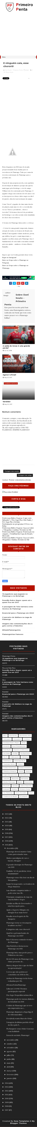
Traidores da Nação (10, 796)
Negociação (9, 72)
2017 (7, 837)
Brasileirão (13, 735)
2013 (7, 1087)
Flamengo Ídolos (9, 764)
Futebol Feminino (25, 767)
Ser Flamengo (8, 793)
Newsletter (28, 782)
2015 (7, 845)
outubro (10, 1044)
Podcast (6, 789)
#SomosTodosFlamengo (16, 985)
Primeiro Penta (25, 789)
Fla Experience (25, 753)
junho (9, 1059)
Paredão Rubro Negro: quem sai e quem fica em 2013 (17, 671)
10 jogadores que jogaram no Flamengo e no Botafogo (15, 659)
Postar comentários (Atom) (20, 480)
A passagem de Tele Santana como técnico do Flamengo (17, 683)
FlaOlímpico (7, 760)
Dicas (24, 742)
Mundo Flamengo (9, 782)
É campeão (24, 796)
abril (9, 1067)
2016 (7, 841)
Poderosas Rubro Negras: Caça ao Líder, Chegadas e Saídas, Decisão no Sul (18, 539)
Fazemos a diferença (21, 750)
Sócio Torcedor (21, 793)
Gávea (21, 771)
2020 (7, 825)
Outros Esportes (26, 785)
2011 (7, 1095)
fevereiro (10, 1074)
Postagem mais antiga (25, 475)
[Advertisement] (18, 34)
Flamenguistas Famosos (12, 634)
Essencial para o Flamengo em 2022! (18, 613)
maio (9, 1063)
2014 (7, 1083)
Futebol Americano (9, 767)
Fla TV (5, 757)
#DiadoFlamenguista (11, 630)
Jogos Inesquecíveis (10, 775)
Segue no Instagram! (9, 257)
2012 (7, 1091)
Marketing (24, 778)
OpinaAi (15, 785)
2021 (7, 822)
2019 (7, 829)
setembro (11, 1048)
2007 (7, 1110)
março (9, 1071)
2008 (7, 1106)
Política (14, 789)
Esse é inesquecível (19, 746)
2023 (7, 814)
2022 (7, 818)
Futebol (20, 764)
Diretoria (6, 746)
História (28, 771)
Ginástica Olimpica (9, 771)
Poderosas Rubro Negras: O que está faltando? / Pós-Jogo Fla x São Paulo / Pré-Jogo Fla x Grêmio (17, 520)
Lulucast (6, 778)
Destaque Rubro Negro (11, 742)
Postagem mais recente (12, 471)
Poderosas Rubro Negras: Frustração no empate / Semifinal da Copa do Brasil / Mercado (18, 534)
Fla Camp (6, 753)
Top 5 (31, 793)
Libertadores (24, 775)
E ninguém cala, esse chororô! (18, 929)
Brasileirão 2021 (25, 735)
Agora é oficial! (9, 375)
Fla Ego (15, 753)
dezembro (11, 848)
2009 (7, 1102)
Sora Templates (21, 1121)
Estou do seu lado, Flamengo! (17, 1035)
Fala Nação (7, 750)
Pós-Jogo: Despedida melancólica (19, 995)
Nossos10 (6, 785)
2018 (7, 833)
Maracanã (15, 778)
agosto (10, 1051)
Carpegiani (17, 739)
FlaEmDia (25, 757)
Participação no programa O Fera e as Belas (17, 525)
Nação (20, 782)
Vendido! (6, 402)
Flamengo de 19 (19, 760)
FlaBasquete (14, 757)
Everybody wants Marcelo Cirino (19, 1018)
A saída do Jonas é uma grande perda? (16, 347)
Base (5, 735)
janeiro (10, 1078)
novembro (11, 1040)
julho (9, 1055)
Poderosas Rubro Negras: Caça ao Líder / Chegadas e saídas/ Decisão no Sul (18, 529)
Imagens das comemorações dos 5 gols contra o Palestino (17, 717)
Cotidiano (27, 739)
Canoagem (7, 739)
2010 (7, 1098)
